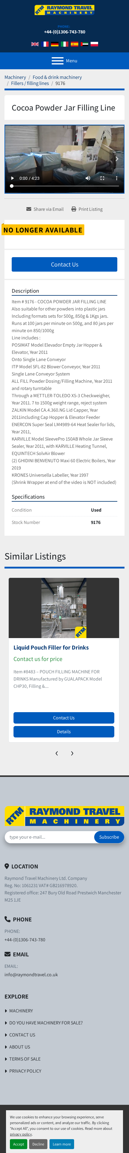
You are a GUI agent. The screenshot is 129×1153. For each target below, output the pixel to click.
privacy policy (21, 1134)
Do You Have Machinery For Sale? (46, 1023)
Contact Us (64, 264)
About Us (19, 1047)
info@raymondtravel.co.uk (31, 974)
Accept (18, 1144)
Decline (38, 1144)
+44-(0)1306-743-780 (64, 32)
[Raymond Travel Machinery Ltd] (64, 815)
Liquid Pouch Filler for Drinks (51, 647)
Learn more (62, 1144)
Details (64, 731)
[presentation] (56, 752)
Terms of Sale (24, 1059)
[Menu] (58, 60)
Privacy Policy (25, 1071)
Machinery (21, 1011)
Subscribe (109, 837)
